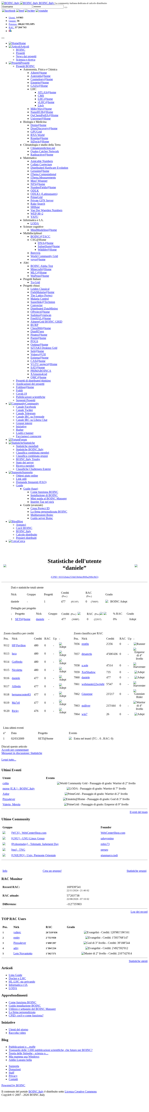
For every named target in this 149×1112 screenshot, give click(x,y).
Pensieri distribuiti (26, 537)
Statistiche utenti (138, 961)
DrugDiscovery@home (44, 128)
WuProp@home (40, 275)
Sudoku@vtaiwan (41, 315)
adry (16, 948)
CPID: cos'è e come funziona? (26, 1015)
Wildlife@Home (47, 249)
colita (6, 783)
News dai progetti (26, 56)
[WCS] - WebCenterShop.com (28, 832)
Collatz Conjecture (41, 164)
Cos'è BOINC (24, 528)
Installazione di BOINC (44, 495)
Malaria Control (40, 298)
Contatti (13, 1079)
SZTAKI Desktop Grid (44, 347)
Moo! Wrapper (39, 180)
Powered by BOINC (13, 1085)
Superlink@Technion (43, 302)
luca (14, 653)
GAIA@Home (39, 85)
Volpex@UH (38, 354)
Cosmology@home (42, 79)
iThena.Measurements (43, 177)
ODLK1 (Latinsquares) (44, 193)
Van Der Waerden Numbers (46, 210)
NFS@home (38, 184)
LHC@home (45, 98)
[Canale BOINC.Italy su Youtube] (20, 10)
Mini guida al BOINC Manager (49, 498)
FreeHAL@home (41, 318)
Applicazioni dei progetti (30, 383)
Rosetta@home (39, 138)
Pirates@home (39, 334)
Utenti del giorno (18, 1029)
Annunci (21, 524)
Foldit (19, 390)
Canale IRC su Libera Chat (31, 419)
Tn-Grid (35, 282)
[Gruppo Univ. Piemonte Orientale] (4, 855)
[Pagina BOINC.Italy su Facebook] (8, 10)
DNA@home (45, 243)
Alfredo (16, 686)
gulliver (86, 705)
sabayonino (107, 838)
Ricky (15, 710)
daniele (40, 619)
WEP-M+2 (37, 213)
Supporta (14, 1066)
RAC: (11, 27)
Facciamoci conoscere (28, 436)
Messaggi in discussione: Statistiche (21, 753)
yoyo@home (38, 259)
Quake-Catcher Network (45, 151)
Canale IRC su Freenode (30, 416)
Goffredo (17, 661)
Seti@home (37, 351)
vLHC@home (46, 102)
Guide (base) (30, 488)
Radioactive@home (42, 154)
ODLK (35, 190)
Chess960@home (41, 328)
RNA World (38, 134)
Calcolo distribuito (26, 534)
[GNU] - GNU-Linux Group (28, 838)
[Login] (65, 7)
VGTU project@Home (44, 364)
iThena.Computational (43, 174)
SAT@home (38, 367)
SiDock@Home (40, 141)
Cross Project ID (40, 508)
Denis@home (38, 125)
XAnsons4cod (39, 374)
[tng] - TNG (18, 849)
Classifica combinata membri (32, 452)
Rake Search (38, 203)
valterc (17, 932)
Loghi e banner (24, 433)
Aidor (6, 793)
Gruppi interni (24, 423)
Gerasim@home (40, 171)
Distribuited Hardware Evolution (49, 167)
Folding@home (25, 387)
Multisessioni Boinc (42, 514)
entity (16, 937)
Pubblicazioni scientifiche (30, 397)
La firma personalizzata (22, 1012)
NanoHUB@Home (42, 112)
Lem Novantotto (22, 953)
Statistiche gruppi (136, 870)
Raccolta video (17, 1032)
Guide (19, 485)
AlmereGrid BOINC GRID (46, 321)
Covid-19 (21, 393)
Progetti (20, 53)
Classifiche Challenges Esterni (33, 469)
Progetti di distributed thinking (33, 380)
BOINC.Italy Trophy (28, 459)
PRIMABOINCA (41, 370)
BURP (34, 324)
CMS (41, 95)
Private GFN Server (42, 200)
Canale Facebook (26, 406)
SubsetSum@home (49, 246)
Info (5, 870)
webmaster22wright (93, 684)
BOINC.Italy (23, 531)
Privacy (13, 1075)
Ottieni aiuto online (27, 475)
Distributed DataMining (44, 308)
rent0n (85, 643)
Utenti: (12, 17)
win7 (84, 714)
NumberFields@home (43, 187)
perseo (104, 849)
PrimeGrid (37, 197)
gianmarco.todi (109, 855)
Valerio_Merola (11, 804)
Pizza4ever (9, 799)
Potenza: (13, 24)
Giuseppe (87, 693)
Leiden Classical (40, 288)
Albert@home (39, 72)
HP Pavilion (19, 645)
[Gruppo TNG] (4, 849)
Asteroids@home (41, 76)
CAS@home (38, 360)
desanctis (87, 653)
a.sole (85, 665)
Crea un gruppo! (52, 870)
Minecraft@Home (41, 269)
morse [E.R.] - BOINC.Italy (19, 788)
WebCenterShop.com (113, 832)
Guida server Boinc (42, 518)
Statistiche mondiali (27, 446)
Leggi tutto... (8, 759)
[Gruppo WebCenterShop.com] (4, 833)
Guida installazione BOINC (25, 1005)
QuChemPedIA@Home (44, 115)
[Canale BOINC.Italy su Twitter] (30, 10)
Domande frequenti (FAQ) (31, 482)
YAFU (34, 216)
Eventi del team (139, 812)
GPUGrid (36, 131)
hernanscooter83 (21, 694)
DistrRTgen (37, 331)
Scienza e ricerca (25, 59)
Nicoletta (17, 669)
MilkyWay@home (41, 108)
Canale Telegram (25, 413)
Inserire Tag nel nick (42, 501)
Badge (19, 429)
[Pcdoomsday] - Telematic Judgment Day (35, 844)
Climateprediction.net (43, 148)
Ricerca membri (25, 465)
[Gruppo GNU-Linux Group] (4, 838)
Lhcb (41, 105)
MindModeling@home (44, 229)
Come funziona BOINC (44, 491)
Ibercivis (35, 252)
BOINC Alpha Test (42, 265)
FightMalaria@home (42, 292)
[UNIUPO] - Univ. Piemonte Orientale (33, 855)
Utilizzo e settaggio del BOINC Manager (32, 1008)
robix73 (105, 844)
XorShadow (89, 672)
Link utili (21, 478)
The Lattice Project (41, 295)
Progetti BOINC (25, 66)
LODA (35, 223)
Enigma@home (40, 357)
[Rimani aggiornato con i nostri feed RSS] (42, 10)
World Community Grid (44, 256)
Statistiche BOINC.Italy (29, 449)
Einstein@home (40, 82)
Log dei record (139, 911)
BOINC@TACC (40, 236)
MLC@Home (39, 272)
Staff (11, 1072)
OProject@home (40, 311)
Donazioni (15, 1069)
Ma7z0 (16, 702)
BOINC (20, 49)
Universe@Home (41, 118)
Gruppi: (12, 20)
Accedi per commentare (15, 749)
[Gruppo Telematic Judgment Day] (4, 844)
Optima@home (39, 344)
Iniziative (21, 426)
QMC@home (38, 377)
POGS (34, 341)
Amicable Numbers (42, 161)
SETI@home (22, 619)
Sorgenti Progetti (25, 400)
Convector (37, 305)
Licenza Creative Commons (81, 1091)
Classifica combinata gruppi (32, 455)
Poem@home (38, 338)
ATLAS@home (47, 92)
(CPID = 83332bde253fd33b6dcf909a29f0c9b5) (74, 577)
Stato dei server (25, 462)
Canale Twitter (24, 410)
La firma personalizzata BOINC (49, 511)
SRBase (35, 207)
